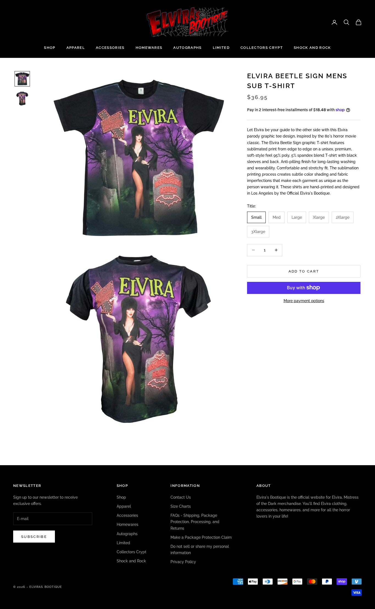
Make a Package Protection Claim (201, 537)
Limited (221, 48)
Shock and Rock (312, 48)
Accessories (110, 48)
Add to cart (304, 271)
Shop (49, 48)
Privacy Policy (183, 562)
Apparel (75, 48)
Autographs (187, 48)
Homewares (149, 48)
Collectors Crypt (261, 48)
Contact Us (180, 497)
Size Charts (180, 506)
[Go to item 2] (22, 98)
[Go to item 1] (22, 78)
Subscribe (34, 537)
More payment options (304, 300)
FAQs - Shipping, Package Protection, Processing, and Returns (194, 521)
